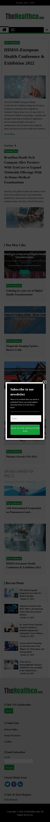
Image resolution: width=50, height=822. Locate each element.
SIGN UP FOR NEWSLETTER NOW (25, 429)
